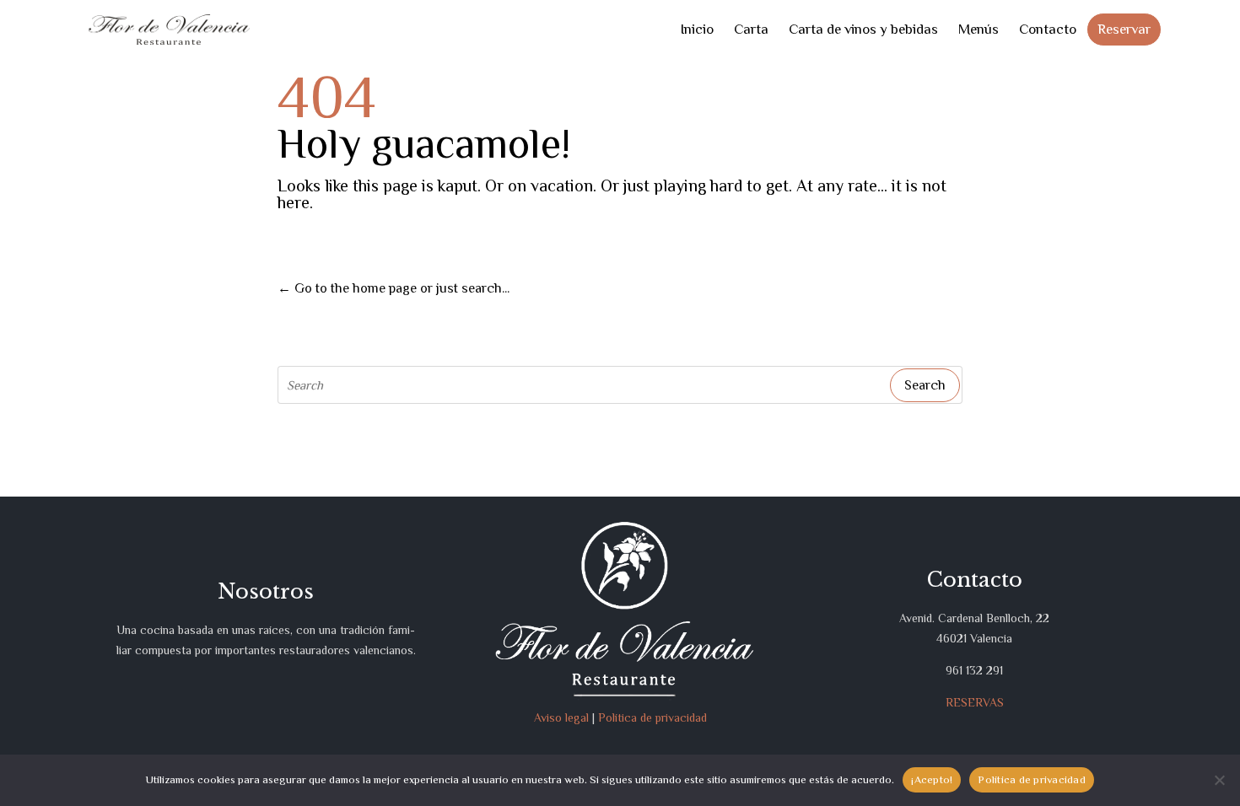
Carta (751, 29)
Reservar (1124, 29)
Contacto (1047, 29)
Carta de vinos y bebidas (863, 29)
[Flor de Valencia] (169, 30)
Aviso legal (561, 717)
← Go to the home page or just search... (393, 288)
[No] (1218, 779)
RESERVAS (975, 702)
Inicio (697, 29)
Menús (978, 29)
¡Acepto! (931, 779)
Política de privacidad (652, 717)
